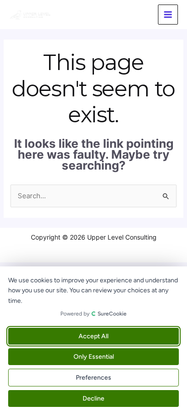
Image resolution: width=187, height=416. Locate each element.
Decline (93, 398)
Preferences (93, 377)
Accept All (93, 336)
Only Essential (94, 357)
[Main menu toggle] (168, 15)
